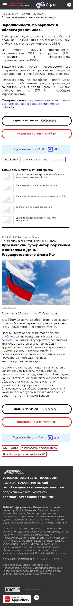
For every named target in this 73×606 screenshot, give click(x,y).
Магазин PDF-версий (33, 482)
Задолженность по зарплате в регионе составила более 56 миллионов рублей (36, 104)
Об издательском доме (20, 477)
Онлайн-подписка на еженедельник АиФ (33, 487)
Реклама (9, 482)
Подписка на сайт (16, 492)
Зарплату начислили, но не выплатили (37, 185)
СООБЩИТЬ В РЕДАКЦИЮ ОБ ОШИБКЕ (28, 497)
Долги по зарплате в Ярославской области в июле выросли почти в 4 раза (40, 175)
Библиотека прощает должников (34, 207)
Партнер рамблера (32, 589)
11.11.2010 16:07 (10, 13)
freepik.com (9, 307)
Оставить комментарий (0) (37, 133)
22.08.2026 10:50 (11, 237)
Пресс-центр (49, 477)
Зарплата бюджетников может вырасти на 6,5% (41, 196)
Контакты (40, 492)
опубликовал (11, 336)
